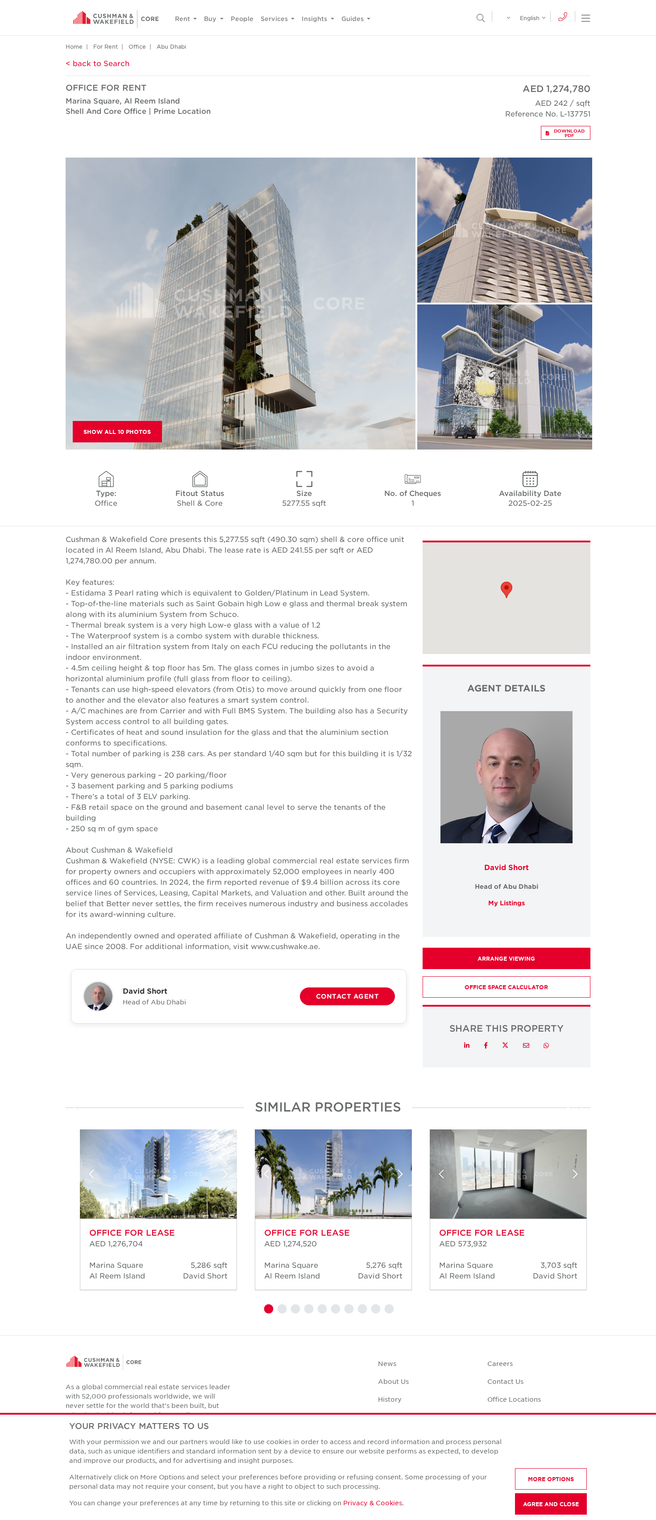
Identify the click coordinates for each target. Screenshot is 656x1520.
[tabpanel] (153, 1212)
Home (74, 46)
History (390, 1399)
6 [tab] (334, 1309)
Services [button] (275, 18)
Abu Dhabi (171, 46)
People (242, 18)
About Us (393, 1381)
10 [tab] (388, 1309)
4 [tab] (307, 1309)
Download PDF (569, 133)
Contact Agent (347, 996)
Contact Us (505, 1381)
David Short (506, 866)
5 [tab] (321, 1309)
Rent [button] (183, 18)
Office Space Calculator (506, 987)
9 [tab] (374, 1309)
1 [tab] (267, 1309)
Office (137, 46)
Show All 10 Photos (117, 431)
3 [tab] (294, 1309)
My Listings (506, 903)
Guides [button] (353, 18)
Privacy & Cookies (372, 1503)
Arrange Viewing (506, 958)
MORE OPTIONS (551, 1479)
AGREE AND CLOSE (551, 1504)
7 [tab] (348, 1309)
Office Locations (514, 1399)
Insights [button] (315, 18)
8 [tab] (361, 1309)
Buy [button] (211, 18)
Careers (500, 1363)
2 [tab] (281, 1309)
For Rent (105, 46)
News (387, 1363)
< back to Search (97, 62)
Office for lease (132, 1232)
